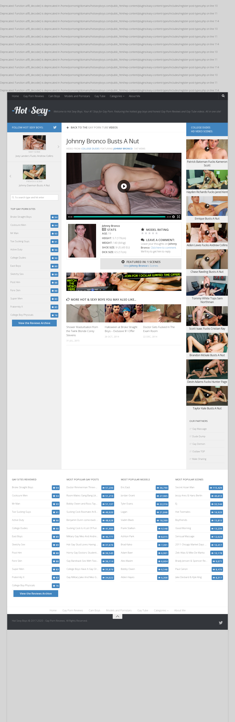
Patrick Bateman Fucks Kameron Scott (207, 163)
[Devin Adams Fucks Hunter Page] (207, 369)
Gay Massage (199, 428)
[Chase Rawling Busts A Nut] (207, 259)
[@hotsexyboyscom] (55, 127)
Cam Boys (54, 96)
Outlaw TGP (198, 451)
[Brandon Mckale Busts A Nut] (207, 343)
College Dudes (90, 148)
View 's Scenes (141, 265)
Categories (116, 96)
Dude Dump (198, 436)
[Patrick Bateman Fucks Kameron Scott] (207, 149)
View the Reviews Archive (34, 323)
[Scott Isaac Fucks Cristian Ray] (207, 316)
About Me (134, 96)
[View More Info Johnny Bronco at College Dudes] (82, 240)
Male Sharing (199, 458)
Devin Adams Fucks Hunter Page (207, 382)
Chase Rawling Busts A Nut (207, 272)
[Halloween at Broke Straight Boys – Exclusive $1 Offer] (124, 313)
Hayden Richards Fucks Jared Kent (207, 192)
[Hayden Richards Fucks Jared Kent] (207, 179)
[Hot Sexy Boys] (31, 111)
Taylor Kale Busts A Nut (207, 408)
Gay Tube (99, 96)
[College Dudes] (123, 290)
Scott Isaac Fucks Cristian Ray (207, 328)
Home (15, 96)
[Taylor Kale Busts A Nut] (207, 396)
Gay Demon (198, 443)
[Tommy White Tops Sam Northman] (207, 286)
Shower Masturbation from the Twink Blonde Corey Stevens (82, 331)
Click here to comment (163, 247)
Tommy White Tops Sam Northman (207, 300)
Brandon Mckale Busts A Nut (207, 355)
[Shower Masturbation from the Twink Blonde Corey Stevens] (85, 313)
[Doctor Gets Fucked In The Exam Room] (162, 313)
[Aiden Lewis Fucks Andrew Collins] (207, 232)
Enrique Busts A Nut (207, 218)
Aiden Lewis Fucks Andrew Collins (207, 245)
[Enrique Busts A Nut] (207, 206)
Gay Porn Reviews (33, 96)
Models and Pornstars (77, 96)
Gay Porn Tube (98, 127)
